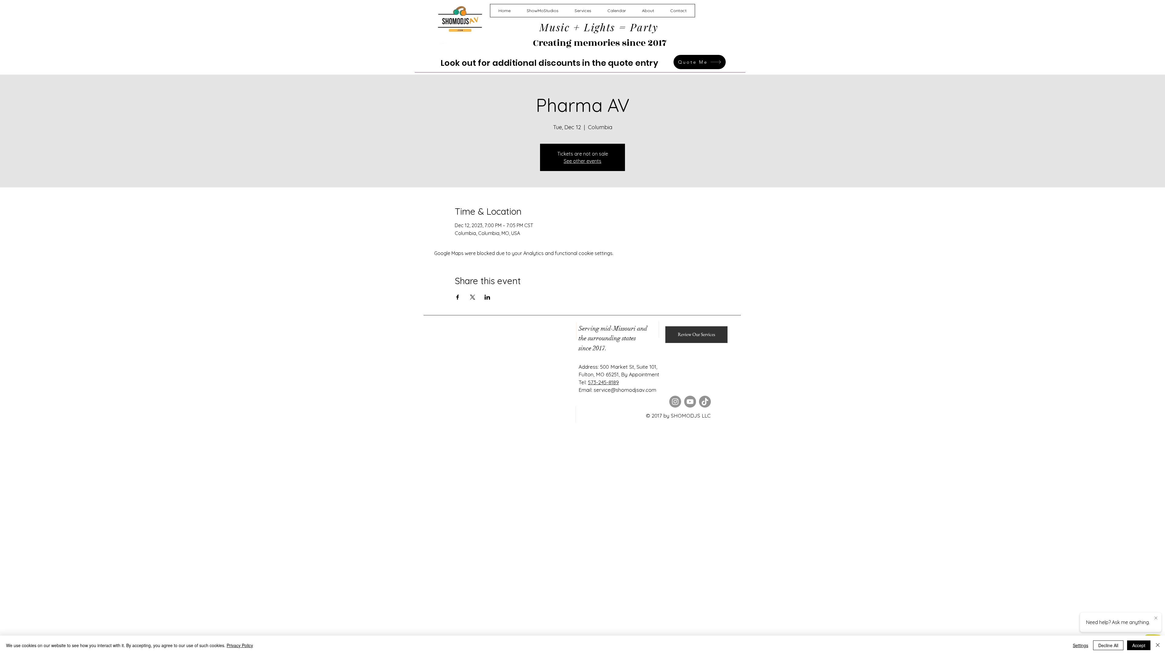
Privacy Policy (240, 645)
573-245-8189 (603, 382)
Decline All (1108, 645)
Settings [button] (1080, 645)
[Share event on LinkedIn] (487, 297)
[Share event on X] (472, 297)
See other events (582, 161)
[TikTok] (705, 402)
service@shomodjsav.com (625, 390)
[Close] (1157, 645)
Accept (1138, 645)
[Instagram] (675, 402)
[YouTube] (690, 402)
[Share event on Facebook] (458, 297)
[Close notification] (1155, 618)
